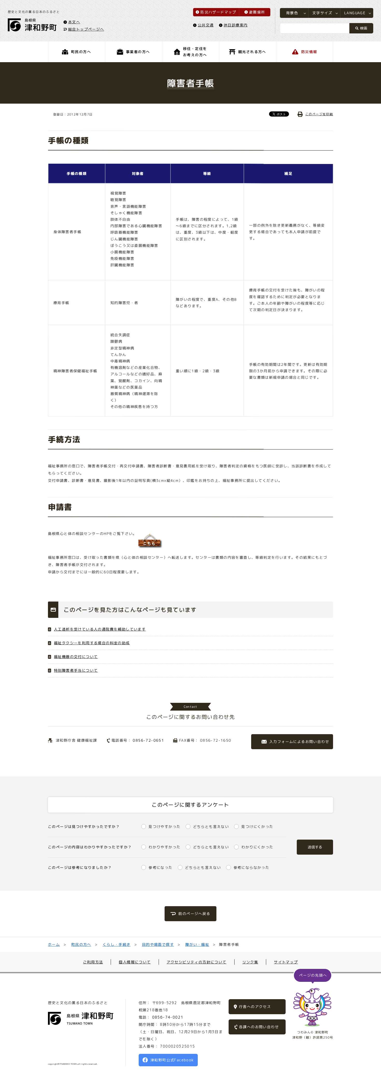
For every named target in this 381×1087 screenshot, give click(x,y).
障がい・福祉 (197, 944)
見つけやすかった (164, 826)
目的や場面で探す (158, 944)
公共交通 (206, 25)
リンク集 (250, 962)
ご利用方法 (93, 962)
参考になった (160, 867)
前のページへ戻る (194, 913)
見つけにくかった (257, 826)
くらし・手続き (117, 944)
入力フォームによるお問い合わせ (299, 741)
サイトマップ (286, 962)
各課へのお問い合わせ (259, 1026)
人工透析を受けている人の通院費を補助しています (100, 629)
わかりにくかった (257, 847)
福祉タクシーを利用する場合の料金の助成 (92, 642)
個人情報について (135, 962)
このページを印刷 (319, 114)
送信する (315, 847)
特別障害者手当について (76, 670)
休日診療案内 (236, 25)
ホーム (54, 944)
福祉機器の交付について (76, 656)
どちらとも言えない (211, 826)
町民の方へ (81, 944)
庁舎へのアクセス (255, 1006)
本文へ (74, 21)
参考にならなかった (251, 867)
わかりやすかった (164, 847)
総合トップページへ (86, 28)
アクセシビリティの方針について (197, 962)
